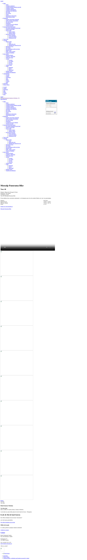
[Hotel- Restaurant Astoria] (51, 107)
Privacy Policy (6, 557)
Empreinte (5, 555)
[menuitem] (44, 10)
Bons (2, 99)
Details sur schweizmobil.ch (7, 206)
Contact (3, 532)
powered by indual (16, 558)
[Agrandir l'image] (17, 275)
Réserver (5, 99)
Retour (2, 500)
